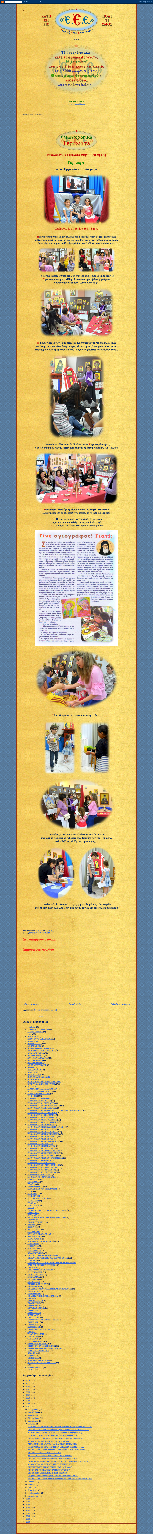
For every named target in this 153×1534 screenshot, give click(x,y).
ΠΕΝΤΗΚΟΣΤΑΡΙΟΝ (36, 1284)
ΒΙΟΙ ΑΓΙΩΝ (33, 1079)
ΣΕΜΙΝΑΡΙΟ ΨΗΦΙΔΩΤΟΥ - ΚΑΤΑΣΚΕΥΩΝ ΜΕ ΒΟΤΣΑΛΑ (55, 1438)
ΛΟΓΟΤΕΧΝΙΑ (34, 1239)
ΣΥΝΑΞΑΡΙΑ (33, 1322)
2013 (28, 1507)
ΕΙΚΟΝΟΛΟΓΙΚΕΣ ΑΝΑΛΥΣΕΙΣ (42, 1120)
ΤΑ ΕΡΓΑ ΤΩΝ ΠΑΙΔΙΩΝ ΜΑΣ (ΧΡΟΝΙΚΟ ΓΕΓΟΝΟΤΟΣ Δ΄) (55, 1432)
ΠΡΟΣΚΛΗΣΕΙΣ (34, 1305)
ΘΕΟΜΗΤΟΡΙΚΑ (35, 1222)
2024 (28, 1386)
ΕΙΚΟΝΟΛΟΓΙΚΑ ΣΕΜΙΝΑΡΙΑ (41, 1115)
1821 (29, 1034)
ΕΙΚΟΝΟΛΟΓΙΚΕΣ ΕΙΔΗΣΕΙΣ (41, 1129)
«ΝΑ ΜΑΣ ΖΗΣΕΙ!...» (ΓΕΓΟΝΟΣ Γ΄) (44, 1453)
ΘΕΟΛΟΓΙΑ (32, 1220)
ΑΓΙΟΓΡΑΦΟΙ (33, 1041)
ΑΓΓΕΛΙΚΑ (32, 1036)
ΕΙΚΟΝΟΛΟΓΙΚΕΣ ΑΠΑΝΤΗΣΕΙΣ (43, 1122)
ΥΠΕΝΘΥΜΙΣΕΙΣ (35, 1341)
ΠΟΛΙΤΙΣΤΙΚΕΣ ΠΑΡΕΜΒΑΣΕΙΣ (42, 1296)
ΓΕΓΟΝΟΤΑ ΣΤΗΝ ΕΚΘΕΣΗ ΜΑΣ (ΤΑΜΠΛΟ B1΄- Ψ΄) (52, 1458)
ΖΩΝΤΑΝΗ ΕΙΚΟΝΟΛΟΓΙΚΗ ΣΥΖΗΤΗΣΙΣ (46, 1210)
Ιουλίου (32, 1424)
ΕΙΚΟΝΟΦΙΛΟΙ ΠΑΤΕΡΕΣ (39, 1174)
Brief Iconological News (38, 1360)
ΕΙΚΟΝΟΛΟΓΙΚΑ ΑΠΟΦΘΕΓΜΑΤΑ (43, 1105)
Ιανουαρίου (33, 1496)
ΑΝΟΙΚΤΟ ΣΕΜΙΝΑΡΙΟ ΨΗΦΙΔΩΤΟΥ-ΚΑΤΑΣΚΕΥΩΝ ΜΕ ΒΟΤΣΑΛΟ (60, 1478)
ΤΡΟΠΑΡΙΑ (32, 1339)
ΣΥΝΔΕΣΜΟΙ (33, 1327)
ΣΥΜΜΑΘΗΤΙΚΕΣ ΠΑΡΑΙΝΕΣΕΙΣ (43, 1320)
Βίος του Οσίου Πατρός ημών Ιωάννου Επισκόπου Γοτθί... (53, 1476)
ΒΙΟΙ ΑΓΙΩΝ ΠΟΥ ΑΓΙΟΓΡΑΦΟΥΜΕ (44, 1082)
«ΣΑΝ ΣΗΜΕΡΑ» (35, 1032)
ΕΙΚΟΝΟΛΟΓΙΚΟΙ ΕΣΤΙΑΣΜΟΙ (42, 1172)
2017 (28, 1406)
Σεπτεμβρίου (34, 1418)
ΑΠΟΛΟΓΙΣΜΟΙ (35, 1063)
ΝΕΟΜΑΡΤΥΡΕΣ (35, 1253)
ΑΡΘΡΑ (30, 1067)
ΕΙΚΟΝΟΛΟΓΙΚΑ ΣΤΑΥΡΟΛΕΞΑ (42, 1117)
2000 (28, 1522)
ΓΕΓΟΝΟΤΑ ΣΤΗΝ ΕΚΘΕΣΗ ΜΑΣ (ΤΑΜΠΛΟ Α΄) (50, 1467)
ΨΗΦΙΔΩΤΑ (33, 1358)
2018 (28, 1404)
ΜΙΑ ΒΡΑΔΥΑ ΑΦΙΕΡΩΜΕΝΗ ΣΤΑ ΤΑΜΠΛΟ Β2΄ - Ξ (51, 1441)
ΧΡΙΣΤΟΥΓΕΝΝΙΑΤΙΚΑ (38, 1351)
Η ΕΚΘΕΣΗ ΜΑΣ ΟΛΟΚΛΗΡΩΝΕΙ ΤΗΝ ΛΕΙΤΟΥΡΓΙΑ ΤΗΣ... (55, 1435)
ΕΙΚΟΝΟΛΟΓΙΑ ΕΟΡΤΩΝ (39, 1101)
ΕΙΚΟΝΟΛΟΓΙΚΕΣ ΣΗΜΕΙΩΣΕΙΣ (43, 1153)
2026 (28, 1380)
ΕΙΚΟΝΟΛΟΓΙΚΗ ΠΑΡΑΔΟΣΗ (41, 1160)
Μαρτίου (32, 1490)
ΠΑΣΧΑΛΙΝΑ (33, 1277)
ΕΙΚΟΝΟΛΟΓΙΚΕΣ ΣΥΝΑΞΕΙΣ (41, 1155)
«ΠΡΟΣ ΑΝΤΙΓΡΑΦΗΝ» (38, 1029)
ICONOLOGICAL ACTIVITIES (41, 1363)
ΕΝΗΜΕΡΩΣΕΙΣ (35, 1186)
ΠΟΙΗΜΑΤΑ (33, 1291)
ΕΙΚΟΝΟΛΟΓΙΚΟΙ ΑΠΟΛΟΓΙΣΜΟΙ (43, 1165)
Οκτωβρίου (33, 1415)
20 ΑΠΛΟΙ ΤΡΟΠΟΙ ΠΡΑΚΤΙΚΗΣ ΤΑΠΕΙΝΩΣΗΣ (50, 1455)
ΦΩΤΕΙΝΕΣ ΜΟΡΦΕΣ (37, 1343)
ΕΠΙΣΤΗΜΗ (33, 1201)
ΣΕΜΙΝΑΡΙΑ (33, 1315)
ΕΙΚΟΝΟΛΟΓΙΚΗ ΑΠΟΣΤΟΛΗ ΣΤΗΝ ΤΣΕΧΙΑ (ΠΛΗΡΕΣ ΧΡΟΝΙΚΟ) (59, 1461)
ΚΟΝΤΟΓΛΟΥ (33, 1232)
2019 (28, 1401)
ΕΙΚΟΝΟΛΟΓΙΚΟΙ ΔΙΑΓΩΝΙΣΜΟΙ (43, 1167)
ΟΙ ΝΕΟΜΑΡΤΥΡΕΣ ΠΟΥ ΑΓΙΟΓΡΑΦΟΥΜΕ (47, 1258)
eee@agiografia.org (76, 104)
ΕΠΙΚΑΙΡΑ (32, 1193)
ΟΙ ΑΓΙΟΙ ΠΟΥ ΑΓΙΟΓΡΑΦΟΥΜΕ (42, 1255)
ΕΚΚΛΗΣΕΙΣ (33, 1182)
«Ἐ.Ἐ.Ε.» (31, 1027)
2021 (28, 1395)
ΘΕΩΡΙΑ (31, 1224)
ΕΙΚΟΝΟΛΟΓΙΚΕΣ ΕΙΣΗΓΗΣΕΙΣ (42, 1132)
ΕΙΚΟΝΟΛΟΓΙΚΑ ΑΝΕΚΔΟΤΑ (41, 1103)
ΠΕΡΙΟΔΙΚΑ (33, 1286)
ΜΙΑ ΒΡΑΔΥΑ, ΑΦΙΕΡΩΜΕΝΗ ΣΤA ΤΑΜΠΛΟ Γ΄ (49, 1464)
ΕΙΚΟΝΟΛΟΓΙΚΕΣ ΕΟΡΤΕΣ (40, 1139)
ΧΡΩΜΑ (31, 1355)
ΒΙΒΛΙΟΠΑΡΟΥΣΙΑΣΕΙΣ (38, 1077)
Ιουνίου (32, 1481)
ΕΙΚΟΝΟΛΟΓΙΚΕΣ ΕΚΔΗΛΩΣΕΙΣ (43, 1134)
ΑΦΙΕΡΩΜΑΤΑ (34, 1074)
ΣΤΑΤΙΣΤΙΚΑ (33, 1317)
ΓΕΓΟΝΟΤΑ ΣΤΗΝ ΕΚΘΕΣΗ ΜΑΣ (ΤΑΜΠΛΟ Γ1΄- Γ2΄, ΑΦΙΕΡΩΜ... (58, 1430)
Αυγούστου (33, 1421)
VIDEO (30, 1370)
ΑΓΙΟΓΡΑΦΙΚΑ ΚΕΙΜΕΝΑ (39, 1039)
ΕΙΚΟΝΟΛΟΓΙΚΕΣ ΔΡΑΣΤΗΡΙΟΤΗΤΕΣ (45, 1127)
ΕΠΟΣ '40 (31, 1203)
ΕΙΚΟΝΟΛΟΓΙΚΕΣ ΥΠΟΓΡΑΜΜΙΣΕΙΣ (45, 1158)
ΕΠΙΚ (30, 1191)
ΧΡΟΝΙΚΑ (32, 1353)
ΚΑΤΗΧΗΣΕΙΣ (34, 1229)
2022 (28, 1392)
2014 (28, 1504)
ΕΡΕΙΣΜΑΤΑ (33, 1205)
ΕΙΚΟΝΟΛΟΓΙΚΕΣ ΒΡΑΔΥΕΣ (40, 1124)
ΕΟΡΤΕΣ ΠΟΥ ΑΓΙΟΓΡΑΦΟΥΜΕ (42, 1189)
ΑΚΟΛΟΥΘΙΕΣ (34, 1046)
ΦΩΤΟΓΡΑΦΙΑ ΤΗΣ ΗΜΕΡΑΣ (41, 1346)
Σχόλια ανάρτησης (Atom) (45, 1010)
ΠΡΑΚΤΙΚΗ (32, 1298)
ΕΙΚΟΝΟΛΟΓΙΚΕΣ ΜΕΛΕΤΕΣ (41, 1146)
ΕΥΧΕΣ (30, 1208)
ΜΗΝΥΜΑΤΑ (33, 1243)
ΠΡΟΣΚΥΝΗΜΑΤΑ (36, 1308)
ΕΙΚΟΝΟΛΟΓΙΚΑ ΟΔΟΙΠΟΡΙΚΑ (42, 1113)
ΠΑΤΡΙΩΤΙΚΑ (33, 1282)
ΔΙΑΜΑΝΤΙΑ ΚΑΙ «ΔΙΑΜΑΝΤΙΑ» (42, 1089)
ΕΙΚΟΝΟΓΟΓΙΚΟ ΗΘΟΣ (38, 1098)
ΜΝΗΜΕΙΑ (32, 1248)
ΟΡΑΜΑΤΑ (32, 1267)
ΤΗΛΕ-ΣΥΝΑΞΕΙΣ (35, 1334)
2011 (28, 1513)
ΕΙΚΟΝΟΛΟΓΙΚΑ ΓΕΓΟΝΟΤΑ (39, 933)
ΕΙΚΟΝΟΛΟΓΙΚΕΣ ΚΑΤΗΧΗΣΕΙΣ (43, 1141)
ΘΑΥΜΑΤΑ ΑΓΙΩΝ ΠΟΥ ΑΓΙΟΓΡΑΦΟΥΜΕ (46, 1217)
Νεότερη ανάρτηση (31, 1004)
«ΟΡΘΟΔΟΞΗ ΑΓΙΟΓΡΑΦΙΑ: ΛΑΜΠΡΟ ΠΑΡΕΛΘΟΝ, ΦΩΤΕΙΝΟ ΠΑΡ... (60, 1427)
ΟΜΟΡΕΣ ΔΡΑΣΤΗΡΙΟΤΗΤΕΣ (41, 1265)
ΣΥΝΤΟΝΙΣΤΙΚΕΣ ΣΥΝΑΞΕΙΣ (41, 1329)
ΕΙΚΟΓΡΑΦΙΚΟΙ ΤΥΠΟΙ (38, 1094)
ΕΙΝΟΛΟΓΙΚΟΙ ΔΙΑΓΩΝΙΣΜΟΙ (41, 1177)
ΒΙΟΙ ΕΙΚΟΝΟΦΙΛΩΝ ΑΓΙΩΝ (41, 1084)
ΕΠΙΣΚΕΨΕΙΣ (33, 1196)
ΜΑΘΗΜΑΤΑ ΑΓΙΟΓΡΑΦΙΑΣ (40, 1241)
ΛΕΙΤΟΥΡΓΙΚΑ (34, 1236)
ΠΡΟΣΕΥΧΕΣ (33, 1303)
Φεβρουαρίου (34, 1493)
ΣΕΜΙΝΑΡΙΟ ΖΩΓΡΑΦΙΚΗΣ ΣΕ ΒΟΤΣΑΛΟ (47, 1473)
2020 (28, 1398)
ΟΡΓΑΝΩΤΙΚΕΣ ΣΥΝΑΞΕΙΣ (40, 1270)
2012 (28, 1510)
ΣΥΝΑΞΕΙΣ (32, 1324)
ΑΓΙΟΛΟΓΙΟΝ (34, 1044)
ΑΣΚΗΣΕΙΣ (32, 1072)
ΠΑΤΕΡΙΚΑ (32, 1279)
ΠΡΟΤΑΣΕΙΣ (33, 1310)
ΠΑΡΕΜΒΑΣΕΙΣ (34, 1272)
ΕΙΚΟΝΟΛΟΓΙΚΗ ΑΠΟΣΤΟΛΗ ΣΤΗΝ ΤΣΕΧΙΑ (49, 1470)
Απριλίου (32, 1487)
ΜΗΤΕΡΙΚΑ (33, 1246)
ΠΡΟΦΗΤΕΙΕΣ (34, 1313)
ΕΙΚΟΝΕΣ (32, 1096)
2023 (28, 1389)
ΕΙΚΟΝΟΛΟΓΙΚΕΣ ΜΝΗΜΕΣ (41, 1148)
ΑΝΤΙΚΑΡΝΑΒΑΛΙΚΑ (37, 1058)
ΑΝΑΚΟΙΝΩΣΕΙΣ (35, 1055)
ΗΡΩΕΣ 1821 (33, 1213)
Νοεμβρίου (33, 1412)
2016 (28, 1499)
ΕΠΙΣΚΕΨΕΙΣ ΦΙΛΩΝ (37, 1198)
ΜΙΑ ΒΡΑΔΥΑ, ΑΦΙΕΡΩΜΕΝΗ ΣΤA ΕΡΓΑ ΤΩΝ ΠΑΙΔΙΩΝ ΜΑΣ (56, 1447)
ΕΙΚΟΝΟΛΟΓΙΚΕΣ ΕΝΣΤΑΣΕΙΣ (42, 1136)
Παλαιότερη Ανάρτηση (120, 1004)
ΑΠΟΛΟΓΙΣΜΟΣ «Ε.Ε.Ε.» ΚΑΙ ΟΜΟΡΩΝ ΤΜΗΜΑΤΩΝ (53, 1444)
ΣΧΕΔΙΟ (31, 1332)
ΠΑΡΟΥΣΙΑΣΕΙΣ (35, 1274)
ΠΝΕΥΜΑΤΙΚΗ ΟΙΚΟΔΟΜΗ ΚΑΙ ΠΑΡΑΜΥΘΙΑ (49, 1289)
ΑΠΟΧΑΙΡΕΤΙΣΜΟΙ (36, 1065)
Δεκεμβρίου (33, 1409)
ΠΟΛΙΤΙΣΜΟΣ (34, 1293)
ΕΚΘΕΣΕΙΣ (32, 1179)
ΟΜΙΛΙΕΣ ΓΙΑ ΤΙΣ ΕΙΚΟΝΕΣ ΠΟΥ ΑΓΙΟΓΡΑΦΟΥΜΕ (51, 1263)
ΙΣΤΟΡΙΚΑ (32, 1227)
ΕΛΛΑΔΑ (31, 1184)
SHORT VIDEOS (34, 1367)
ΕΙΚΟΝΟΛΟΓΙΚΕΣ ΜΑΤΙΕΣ (40, 1143)
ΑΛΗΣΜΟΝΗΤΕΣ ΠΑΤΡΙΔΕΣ (40, 1048)
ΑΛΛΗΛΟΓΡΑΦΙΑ (35, 1053)
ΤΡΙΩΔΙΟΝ (32, 1336)
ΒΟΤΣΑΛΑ (32, 1086)
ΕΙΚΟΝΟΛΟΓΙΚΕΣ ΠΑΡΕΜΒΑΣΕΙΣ (43, 1151)
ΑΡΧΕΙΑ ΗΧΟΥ (34, 1070)
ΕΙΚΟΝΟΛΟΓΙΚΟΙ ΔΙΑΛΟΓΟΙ (41, 1170)
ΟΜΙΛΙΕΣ (32, 1260)
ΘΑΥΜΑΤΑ (32, 1215)
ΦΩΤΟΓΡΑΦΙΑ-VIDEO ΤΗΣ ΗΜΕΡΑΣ (44, 1348)
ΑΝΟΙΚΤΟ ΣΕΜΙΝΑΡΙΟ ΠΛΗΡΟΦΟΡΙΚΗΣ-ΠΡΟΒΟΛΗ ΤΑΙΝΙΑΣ (57, 1450)
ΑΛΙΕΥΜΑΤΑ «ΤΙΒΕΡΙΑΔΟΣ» (41, 1051)
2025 (28, 1383)
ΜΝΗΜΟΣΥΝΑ (34, 1251)
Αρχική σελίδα (75, 1004)
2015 (28, 1502)
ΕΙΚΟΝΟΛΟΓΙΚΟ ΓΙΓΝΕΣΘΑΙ (41, 1163)
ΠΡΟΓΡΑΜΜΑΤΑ (35, 1301)
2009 (28, 1519)
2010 (28, 1516)
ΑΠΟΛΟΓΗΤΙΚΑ (35, 1060)
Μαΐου (31, 1484)
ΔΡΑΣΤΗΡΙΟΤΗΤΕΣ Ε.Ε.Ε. (39, 1091)
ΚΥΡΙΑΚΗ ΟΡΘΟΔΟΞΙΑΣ (39, 1234)
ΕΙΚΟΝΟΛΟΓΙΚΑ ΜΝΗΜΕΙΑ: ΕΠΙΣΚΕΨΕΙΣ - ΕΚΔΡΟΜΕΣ (54, 1110)
